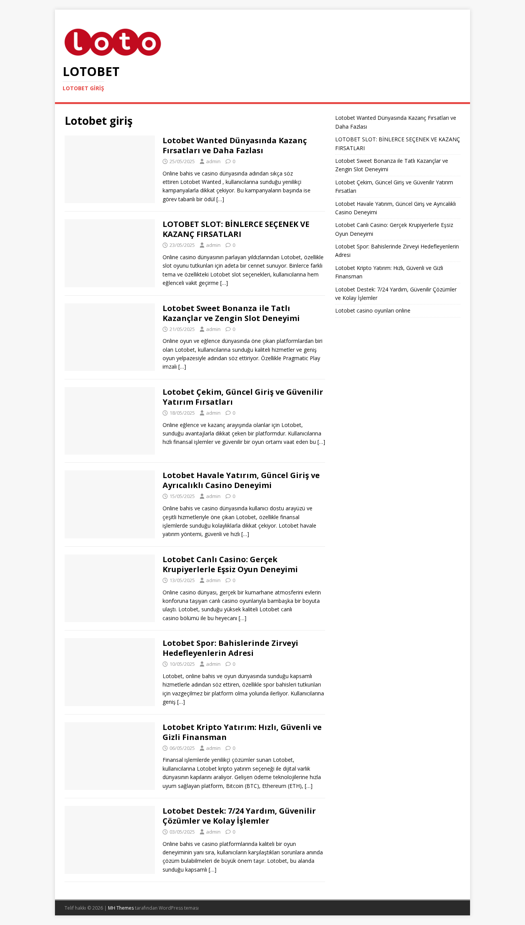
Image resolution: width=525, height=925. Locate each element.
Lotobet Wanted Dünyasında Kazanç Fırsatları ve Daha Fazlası (235, 145)
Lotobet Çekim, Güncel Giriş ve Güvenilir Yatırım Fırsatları (243, 397)
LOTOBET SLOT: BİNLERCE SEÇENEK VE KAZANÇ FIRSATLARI (236, 229)
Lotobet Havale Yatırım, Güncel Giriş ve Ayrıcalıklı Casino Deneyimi (241, 480)
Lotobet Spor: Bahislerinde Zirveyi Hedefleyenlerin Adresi (230, 648)
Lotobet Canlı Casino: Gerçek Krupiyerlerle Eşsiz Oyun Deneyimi (230, 564)
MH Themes (121, 908)
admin (213, 161)
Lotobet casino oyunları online (372, 310)
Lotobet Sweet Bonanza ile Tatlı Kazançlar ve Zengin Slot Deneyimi (231, 313)
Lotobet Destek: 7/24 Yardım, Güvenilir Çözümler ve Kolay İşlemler (239, 816)
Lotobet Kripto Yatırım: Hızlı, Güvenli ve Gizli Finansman (242, 732)
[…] (220, 199)
